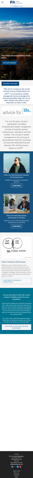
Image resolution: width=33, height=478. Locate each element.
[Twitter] (15, 467)
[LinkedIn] (18, 467)
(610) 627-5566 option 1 (18, 456)
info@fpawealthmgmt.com (16, 464)
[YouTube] (20, 467)
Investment (16, 475)
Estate (16, 477)
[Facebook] (12, 467)
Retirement (16, 473)
